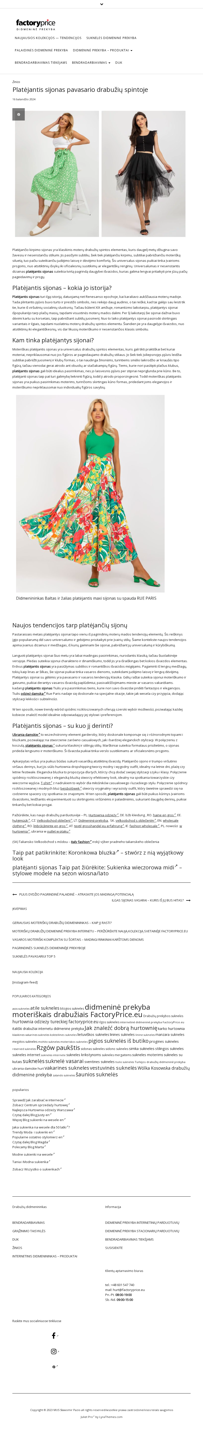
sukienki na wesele (38, 1154)
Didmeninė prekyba (93, 820)
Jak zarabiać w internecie (45, 1100)
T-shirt (45, 783)
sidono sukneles (116, 1049)
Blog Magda (39, 1142)
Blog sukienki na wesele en (43, 1120)
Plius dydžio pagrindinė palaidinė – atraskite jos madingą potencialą (76, 894)
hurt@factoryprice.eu (129, 1290)
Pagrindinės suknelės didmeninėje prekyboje (49, 948)
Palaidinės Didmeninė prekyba (41, 50)
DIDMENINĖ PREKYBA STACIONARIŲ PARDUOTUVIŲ (142, 1231)
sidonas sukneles (93, 1049)
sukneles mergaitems (116, 1055)
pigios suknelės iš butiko (118, 1040)
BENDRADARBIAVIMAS (90, 63)
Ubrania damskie (25, 734)
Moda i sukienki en (38, 1132)
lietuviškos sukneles (93, 1034)
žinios (17, 1248)
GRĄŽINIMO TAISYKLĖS (29, 1231)
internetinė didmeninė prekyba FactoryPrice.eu (152, 1022)
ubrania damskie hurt (28, 1068)
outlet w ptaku (57, 831)
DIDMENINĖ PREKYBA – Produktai (101, 50)
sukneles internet (26, 1054)
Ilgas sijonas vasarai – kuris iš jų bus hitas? (148, 900)
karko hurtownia (171, 1028)
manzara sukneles (169, 1034)
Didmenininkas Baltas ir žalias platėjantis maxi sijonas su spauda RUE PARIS (86, 598)
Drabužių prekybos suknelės (163, 1016)
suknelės (34, 1060)
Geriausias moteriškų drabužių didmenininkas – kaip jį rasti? (62, 923)
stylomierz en (52, 1137)
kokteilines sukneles (63, 1035)
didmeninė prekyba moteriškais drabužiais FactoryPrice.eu (81, 1010)
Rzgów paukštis (58, 1047)
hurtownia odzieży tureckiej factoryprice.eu (55, 1021)
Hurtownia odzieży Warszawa (50, 1110)
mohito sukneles (49, 1041)
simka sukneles (141, 1048)
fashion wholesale (143, 826)
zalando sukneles (64, 1075)
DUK (118, 63)
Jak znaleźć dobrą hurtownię (121, 1027)
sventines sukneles (99, 1061)
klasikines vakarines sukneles (30, 1035)
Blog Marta (36, 1147)
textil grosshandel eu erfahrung (98, 826)
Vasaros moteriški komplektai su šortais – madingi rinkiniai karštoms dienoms (78, 939)
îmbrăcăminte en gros (49, 826)
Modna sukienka (35, 1162)
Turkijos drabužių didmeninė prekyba (160, 1062)
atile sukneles (44, 1008)
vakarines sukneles (67, 1067)
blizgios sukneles (72, 1008)
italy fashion (80, 841)
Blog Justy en (40, 1115)
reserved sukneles (24, 1049)
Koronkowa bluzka (92, 852)
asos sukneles (20, 1008)
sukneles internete (53, 1055)
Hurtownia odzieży (103, 815)
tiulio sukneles (124, 1062)
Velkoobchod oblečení (53, 820)
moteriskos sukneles (74, 1041)
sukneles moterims (147, 1054)
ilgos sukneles (109, 1022)
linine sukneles (145, 1035)
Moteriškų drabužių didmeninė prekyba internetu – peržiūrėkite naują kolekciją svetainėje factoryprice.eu (100, 931)
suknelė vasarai (64, 1060)
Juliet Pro (87, 1417)
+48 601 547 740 (122, 1285)
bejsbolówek (70, 788)
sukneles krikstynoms (83, 1054)
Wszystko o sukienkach (42, 1169)
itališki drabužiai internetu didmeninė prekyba (48, 1028)
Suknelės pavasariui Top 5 (33, 956)
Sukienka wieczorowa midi (140, 867)
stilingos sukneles (169, 1048)
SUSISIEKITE (114, 1248)
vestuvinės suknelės (113, 1067)
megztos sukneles (24, 1042)
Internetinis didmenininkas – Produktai (44, 1256)
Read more (90, 493)
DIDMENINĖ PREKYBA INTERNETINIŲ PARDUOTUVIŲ (142, 1222)
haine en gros (163, 815)
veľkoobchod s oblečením (135, 820)
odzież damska (32, 693)
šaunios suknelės (97, 1074)
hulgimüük (20, 820)
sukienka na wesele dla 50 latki (43, 1127)
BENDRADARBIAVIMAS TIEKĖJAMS (41, 63)
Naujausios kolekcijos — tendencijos (48, 38)
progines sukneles (164, 1041)
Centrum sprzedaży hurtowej (46, 1105)
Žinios (16, 82)
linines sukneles (122, 1034)
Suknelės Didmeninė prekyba (111, 38)
